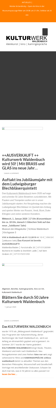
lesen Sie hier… (9, 374)
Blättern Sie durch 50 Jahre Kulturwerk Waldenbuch (25, 299)
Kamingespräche (26, 289)
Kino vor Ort (39, 289)
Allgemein (6, 289)
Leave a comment (11, 173)
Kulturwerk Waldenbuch (12, 292)
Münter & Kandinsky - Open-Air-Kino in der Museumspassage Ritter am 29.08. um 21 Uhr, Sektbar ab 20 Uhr (27, 10)
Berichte (14, 289)
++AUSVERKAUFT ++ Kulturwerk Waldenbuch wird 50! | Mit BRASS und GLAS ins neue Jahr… (23, 161)
